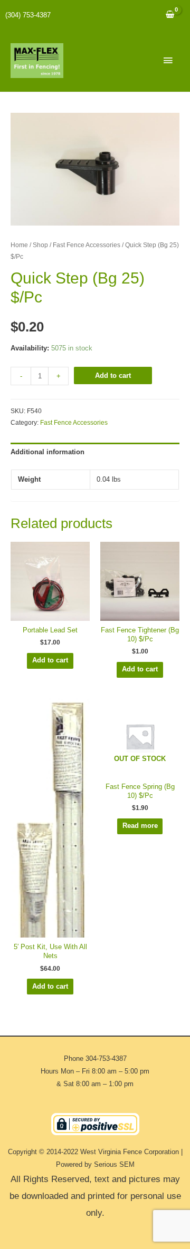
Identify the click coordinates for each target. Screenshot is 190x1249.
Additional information (47, 452)
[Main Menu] (167, 60)
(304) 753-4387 (28, 15)
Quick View (50, 613)
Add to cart (113, 375)
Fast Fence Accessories (86, 245)
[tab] (95, 452)
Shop (40, 245)
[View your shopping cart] (169, 15)
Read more (140, 826)
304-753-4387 (106, 1058)
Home (19, 245)
